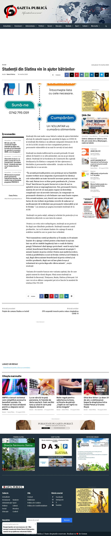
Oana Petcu (11, 74)
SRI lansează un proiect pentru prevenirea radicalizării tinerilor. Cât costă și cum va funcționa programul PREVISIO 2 (12, 178)
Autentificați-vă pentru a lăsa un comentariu (16, 368)
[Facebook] (67, 75)
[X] (72, 75)
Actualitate (7, 140)
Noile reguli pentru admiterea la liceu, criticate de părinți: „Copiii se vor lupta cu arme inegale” (67, 402)
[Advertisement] (55, 47)
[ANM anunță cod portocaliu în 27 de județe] (85, 174)
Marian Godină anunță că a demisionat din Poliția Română (99, 186)
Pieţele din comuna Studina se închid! (15, 311)
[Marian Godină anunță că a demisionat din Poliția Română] (85, 184)
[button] (106, 26)
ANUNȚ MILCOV (95, 151)
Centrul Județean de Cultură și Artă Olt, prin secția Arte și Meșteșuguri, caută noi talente (94, 141)
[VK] (82, 75)
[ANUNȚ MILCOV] (85, 151)
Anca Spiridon (94, 136)
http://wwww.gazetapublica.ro (13, 198)
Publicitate (94, 149)
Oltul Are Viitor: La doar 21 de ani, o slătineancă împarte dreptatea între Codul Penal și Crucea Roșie (96, 402)
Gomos (84, 534)
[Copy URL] (106, 75)
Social (4, 64)
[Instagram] (52, 499)
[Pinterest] (77, 75)
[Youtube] (52, 505)
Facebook (59, 497)
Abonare (67, 520)
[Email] (97, 75)
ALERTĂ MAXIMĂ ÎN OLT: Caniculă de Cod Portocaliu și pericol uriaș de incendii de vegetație (99, 163)
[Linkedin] (92, 75)
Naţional (93, 171)
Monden (93, 182)
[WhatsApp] (87, 75)
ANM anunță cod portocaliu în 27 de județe (99, 174)
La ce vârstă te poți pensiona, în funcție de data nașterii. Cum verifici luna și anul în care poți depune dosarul (41, 402)
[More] (71, 296)
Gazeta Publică (95, 153)
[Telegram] (102, 75)
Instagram (60, 500)
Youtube (58, 505)
